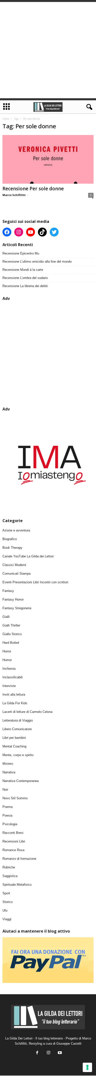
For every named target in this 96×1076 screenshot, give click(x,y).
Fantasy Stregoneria (16, 608)
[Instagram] (48, 1053)
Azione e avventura (16, 530)
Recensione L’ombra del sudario (25, 278)
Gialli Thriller (11, 625)
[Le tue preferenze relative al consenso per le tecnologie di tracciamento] (87, 1067)
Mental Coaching (14, 746)
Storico (7, 902)
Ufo (4, 910)
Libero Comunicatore (17, 729)
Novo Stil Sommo (15, 798)
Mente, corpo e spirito (17, 755)
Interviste (9, 686)
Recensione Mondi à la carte (22, 270)
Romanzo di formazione (19, 859)
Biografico (9, 539)
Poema (7, 807)
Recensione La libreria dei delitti (25, 286)
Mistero (7, 763)
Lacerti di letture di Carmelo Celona (27, 712)
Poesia (7, 815)
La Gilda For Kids (14, 703)
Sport (6, 893)
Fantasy (8, 591)
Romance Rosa (13, 850)
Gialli (6, 617)
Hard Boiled (10, 643)
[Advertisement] (48, 50)
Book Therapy (12, 547)
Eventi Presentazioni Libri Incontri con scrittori (35, 582)
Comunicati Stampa (16, 573)
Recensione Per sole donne (33, 188)
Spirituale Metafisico (17, 884)
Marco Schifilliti (14, 195)
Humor (7, 660)
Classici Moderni (14, 565)
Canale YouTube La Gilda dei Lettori (28, 556)
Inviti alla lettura (13, 694)
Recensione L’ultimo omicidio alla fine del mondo (37, 261)
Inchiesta (9, 668)
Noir (5, 789)
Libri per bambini (14, 738)
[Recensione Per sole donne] (48, 159)
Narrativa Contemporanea (20, 781)
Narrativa (8, 772)
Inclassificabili (12, 677)
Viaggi (6, 919)
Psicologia (9, 824)
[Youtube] (59, 1053)
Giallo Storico (12, 634)
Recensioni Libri (13, 841)
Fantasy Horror (13, 599)
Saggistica (9, 876)
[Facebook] (37, 1053)
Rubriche (8, 867)
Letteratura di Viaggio (17, 720)
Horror (6, 651)
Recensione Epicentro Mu (20, 253)
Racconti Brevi (12, 833)
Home (5, 118)
